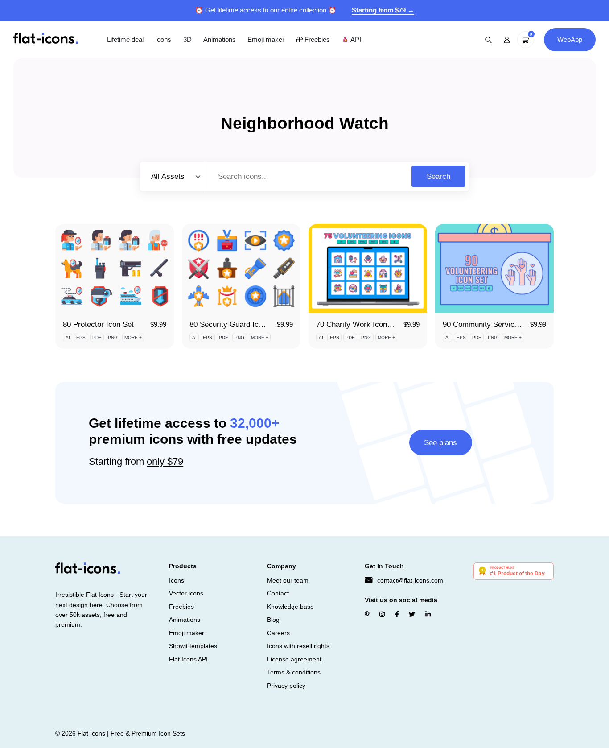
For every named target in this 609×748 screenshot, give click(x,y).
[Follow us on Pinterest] (367, 614)
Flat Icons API (188, 659)
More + (133, 337)
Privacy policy (286, 685)
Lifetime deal (125, 39)
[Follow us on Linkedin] (428, 614)
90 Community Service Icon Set (495, 324)
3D (187, 39)
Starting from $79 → (383, 10)
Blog (273, 619)
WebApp (569, 39)
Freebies (316, 39)
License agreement (294, 659)
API (355, 39)
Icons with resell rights (298, 645)
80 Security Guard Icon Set (234, 324)
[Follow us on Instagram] (382, 614)
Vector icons (186, 593)
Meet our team (288, 580)
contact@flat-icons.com (410, 580)
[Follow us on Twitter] (412, 614)
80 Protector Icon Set (98, 324)
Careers (278, 632)
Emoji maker (265, 39)
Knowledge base (290, 606)
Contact (278, 593)
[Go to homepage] (45, 39)
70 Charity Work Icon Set (358, 324)
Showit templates (193, 645)
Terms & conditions (294, 672)
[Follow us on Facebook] (397, 614)
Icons (163, 39)
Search (438, 176)
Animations (219, 39)
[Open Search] (488, 39)
